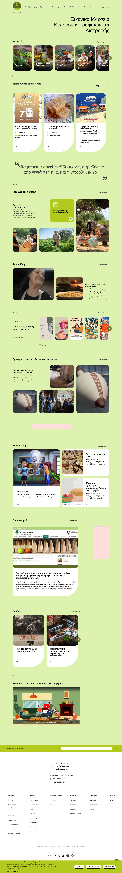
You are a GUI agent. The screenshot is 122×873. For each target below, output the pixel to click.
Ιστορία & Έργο (34, 800)
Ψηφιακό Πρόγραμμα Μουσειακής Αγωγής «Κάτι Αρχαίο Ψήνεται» (96, 488)
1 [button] (13, 184)
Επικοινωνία (88, 7)
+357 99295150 (58, 779)
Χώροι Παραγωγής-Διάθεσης (83, 63)
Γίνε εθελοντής (34, 822)
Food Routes (73, 800)
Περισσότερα (101, 42)
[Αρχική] (17, 7)
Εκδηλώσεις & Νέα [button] (44, 7)
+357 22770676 (59, 782)
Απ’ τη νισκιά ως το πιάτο (95, 455)
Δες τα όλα (101, 313)
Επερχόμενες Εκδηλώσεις (27, 83)
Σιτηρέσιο (61, 65)
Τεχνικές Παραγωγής (13, 820)
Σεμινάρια (92, 809)
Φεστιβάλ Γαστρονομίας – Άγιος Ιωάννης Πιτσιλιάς (26, 127)
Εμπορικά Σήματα (34, 818)
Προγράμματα (93, 804)
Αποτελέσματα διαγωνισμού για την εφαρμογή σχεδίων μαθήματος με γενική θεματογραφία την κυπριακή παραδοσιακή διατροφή (42, 575)
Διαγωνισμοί (20, 520)
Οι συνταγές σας (12, 829)
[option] (22, 58)
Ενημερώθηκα (109, 867)
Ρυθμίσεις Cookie (93, 867)
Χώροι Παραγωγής (13, 815)
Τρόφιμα (19, 65)
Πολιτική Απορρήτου (12, 871)
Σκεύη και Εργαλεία (13, 824)
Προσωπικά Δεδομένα (49, 846)
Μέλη (31, 809)
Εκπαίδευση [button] (64, 7)
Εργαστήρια (73, 804)
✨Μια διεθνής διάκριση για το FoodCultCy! (23, 328)
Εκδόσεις (18, 611)
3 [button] (45, 345)
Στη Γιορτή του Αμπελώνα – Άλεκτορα (58, 127)
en (108, 7)
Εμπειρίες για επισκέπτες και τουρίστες (35, 359)
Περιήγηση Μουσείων (75, 813)
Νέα (15, 312)
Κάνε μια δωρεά (34, 826)
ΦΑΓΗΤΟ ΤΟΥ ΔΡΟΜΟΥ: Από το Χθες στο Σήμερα (26, 650)
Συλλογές (18, 41)
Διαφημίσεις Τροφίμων (14, 833)
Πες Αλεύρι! (23, 491)
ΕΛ (105, 7)
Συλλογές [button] (27, 7)
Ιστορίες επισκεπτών (24, 192)
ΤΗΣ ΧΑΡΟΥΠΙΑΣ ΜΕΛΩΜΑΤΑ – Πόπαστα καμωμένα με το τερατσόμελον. (60, 652)
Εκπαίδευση (19, 445)
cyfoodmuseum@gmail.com (62, 775)
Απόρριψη (79, 867)
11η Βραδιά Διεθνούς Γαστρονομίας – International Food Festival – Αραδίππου (89, 129)
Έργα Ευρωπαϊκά (34, 804)
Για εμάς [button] (34, 7)
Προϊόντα (73, 7)
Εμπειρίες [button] (55, 7)
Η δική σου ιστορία (75, 818)
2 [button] (16, 184)
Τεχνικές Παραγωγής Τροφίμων (104, 63)
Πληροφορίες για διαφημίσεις (63, 846)
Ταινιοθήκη (19, 264)
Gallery (80, 7)
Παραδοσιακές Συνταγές (43, 64)
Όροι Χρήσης (40, 846)
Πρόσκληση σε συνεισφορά (78, 846)
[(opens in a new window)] (54, 856)
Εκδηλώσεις (53, 800)
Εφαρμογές (93, 800)
